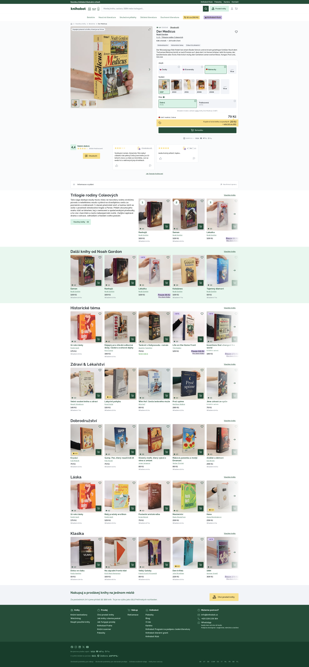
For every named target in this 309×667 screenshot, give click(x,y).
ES (218, 662)
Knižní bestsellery (78, 615)
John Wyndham (178, 573)
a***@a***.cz (191, 148)
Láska (76, 477)
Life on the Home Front (184, 345)
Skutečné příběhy (128, 17)
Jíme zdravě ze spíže (217, 401)
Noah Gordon (162, 34)
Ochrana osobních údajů (138, 662)
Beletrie (91, 17)
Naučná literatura (107, 17)
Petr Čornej (109, 350)
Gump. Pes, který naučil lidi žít (119, 458)
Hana (209, 514)
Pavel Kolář (109, 404)
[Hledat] (206, 9)
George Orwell (212, 573)
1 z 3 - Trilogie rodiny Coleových (169, 37)
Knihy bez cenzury (155, 662)
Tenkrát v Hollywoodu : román (153, 345)
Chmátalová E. (146, 148)
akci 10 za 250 (230, 124)
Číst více (159, 57)
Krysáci (74, 458)
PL (237, 662)
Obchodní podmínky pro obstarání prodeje (111, 662)
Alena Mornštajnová (214, 517)
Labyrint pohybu (113, 401)
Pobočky (101, 633)
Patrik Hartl (74, 348)
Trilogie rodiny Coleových (94, 195)
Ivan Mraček (74, 461)
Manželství (178, 514)
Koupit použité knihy (80, 622)
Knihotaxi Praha (104, 625)
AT (204, 662)
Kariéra (149, 625)
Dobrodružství (83, 420)
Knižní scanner (104, 629)
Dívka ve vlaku (77, 571)
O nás (148, 622)
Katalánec (178, 289)
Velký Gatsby (145, 571)
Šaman (176, 232)
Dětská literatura (148, 17)
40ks (197, 111)
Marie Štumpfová (179, 517)
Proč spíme (178, 401)
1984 (209, 571)
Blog (148, 618)
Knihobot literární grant (157, 633)
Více (232, 71)
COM (213, 662)
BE (233, 662)
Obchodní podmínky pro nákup (81, 662)
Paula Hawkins (75, 573)
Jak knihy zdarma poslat (108, 618)
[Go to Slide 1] (75, 103)
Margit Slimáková (77, 404)
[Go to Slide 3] (93, 103)
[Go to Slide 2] (84, 103)
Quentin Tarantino (145, 348)
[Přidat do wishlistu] (236, 32)
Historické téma (85, 308)
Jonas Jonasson (144, 463)
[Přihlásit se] (232, 9)
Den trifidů (178, 571)
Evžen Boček (143, 517)
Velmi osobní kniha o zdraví (84, 401)
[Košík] (236, 9)
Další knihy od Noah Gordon (96, 251)
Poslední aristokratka (149, 514)
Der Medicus (208, 111)
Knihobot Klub (152, 636)
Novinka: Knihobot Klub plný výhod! (85, 2)
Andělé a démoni (215, 458)
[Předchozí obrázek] (73, 69)
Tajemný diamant (215, 289)
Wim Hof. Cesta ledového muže (154, 401)
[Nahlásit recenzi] (150, 165)
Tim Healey (177, 348)
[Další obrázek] (149, 69)
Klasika (77, 533)
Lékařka (211, 232)
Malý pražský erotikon (115, 514)
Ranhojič (143, 232)
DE (208, 662)
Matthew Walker (179, 404)
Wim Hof (142, 404)
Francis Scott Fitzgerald (148, 573)
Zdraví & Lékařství (87, 364)
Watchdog (75, 618)
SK (200, 662)
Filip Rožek (109, 461)
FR (230, 662)
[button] (111, 67)
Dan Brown (211, 461)
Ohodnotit (174, 27)
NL (226, 662)
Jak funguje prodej (106, 622)
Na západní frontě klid (115, 571)
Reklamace (133, 615)
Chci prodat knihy (105, 615)
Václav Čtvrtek (178, 463)
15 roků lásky (76, 345)
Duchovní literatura (170, 17)
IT (222, 662)
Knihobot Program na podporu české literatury (168, 629)
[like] (117, 165)
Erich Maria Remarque (112, 573)
